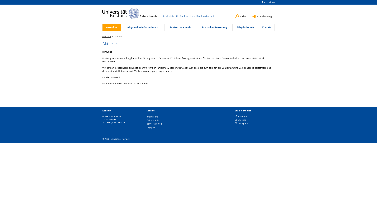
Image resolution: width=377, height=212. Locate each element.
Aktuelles (111, 27)
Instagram (243, 123)
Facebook (242, 116)
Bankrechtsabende (180, 27)
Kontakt (266, 27)
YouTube (242, 120)
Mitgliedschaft (245, 27)
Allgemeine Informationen (142, 27)
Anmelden (269, 2)
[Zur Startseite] (129, 13)
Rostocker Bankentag (214, 27)
